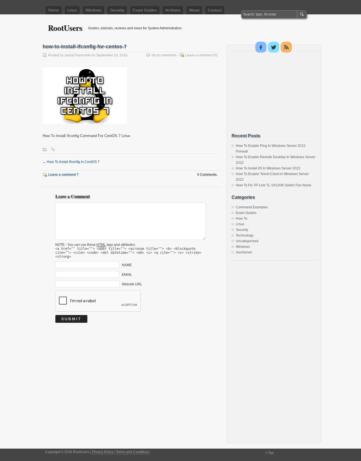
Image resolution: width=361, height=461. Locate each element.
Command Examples (252, 207)
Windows (93, 10)
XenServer (244, 252)
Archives (172, 10)
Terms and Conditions (132, 452)
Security (117, 10)
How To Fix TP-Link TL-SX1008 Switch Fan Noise (273, 185)
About (194, 10)
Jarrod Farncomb (77, 55)
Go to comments (164, 55)
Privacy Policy (102, 452)
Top (271, 453)
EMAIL (127, 275)
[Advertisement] (274, 92)
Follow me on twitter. (273, 47)
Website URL (132, 284)
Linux (72, 10)
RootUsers (65, 28)
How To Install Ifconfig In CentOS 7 (71, 162)
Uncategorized (247, 241)
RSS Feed (286, 47)
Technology (245, 235)
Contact (215, 10)
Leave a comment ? (63, 175)
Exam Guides (145, 10)
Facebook (261, 47)
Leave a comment (198, 55)
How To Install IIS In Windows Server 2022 (268, 168)
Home (53, 10)
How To (241, 218)
